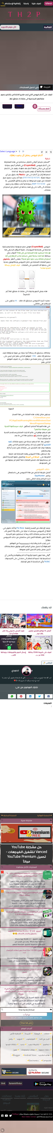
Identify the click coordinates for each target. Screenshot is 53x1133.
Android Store (30, 1055)
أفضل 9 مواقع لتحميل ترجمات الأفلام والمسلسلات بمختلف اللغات (24, 894)
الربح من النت (44, 1039)
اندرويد (19, 1039)
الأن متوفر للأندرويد (8, 27)
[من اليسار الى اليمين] (42, 152)
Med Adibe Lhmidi (33, 1104)
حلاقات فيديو (11, 1044)
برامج (11, 1039)
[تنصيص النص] (46, 152)
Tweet (19, 105)
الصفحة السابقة (9, 815)
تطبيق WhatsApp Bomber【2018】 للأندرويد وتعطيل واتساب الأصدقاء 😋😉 (24, 932)
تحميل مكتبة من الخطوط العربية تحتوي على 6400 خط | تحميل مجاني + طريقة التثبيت (24, 874)
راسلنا (3, 1083)
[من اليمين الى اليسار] (50, 152)
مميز (15, 1050)
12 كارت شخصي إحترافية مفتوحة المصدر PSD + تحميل (24, 971)
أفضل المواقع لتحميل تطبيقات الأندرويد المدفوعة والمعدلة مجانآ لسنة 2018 (24, 913)
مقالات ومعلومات (28, 1050)
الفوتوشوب (30, 1039)
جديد (22, 1044)
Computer (47, 1060)
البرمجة (37, 1033)
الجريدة (47, 87)
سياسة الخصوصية (15, 1083)
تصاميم (46, 1044)
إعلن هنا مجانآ (26, 1023)
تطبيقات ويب (33, 1044)
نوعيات (26, 1014)
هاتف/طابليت (43, 1055)
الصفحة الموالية (43, 815)
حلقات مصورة (44, 1050)
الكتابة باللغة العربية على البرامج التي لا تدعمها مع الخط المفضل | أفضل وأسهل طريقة (20, 991)
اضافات (46, 1033)
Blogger (16, 1055)
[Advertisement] (26, 57)
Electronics (34, 1060)
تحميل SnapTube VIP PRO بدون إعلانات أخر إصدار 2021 (24, 951)
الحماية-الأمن (15, 1033)
